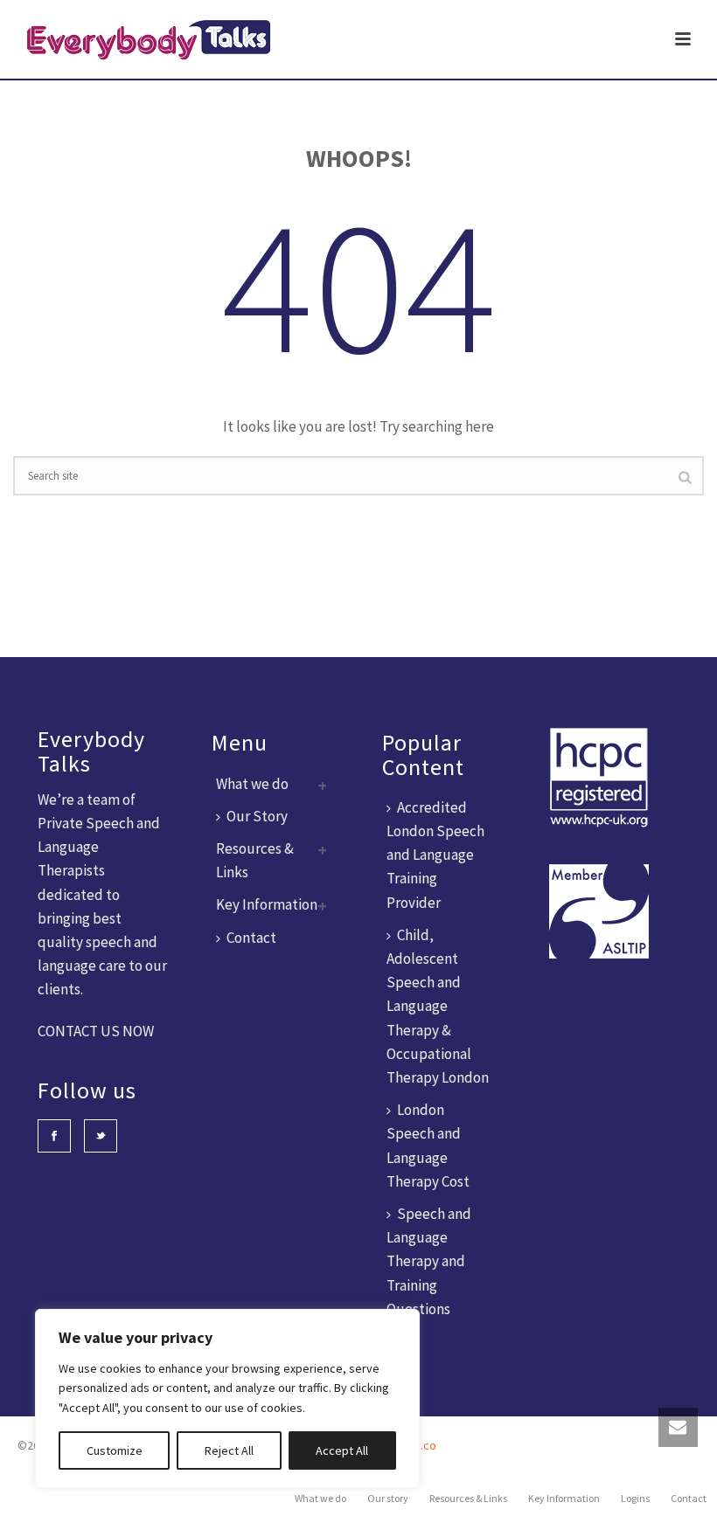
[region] (227, 1398)
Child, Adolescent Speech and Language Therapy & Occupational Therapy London (437, 1006)
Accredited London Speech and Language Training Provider (435, 855)
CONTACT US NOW (96, 1031)
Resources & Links (468, 1498)
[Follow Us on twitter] (100, 1136)
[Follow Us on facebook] (54, 1136)
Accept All (342, 1450)
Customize (115, 1450)
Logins (635, 1498)
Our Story (257, 816)
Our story (387, 1498)
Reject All (229, 1450)
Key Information (266, 904)
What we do (252, 783)
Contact (251, 937)
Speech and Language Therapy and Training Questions (428, 1261)
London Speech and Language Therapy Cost (428, 1145)
